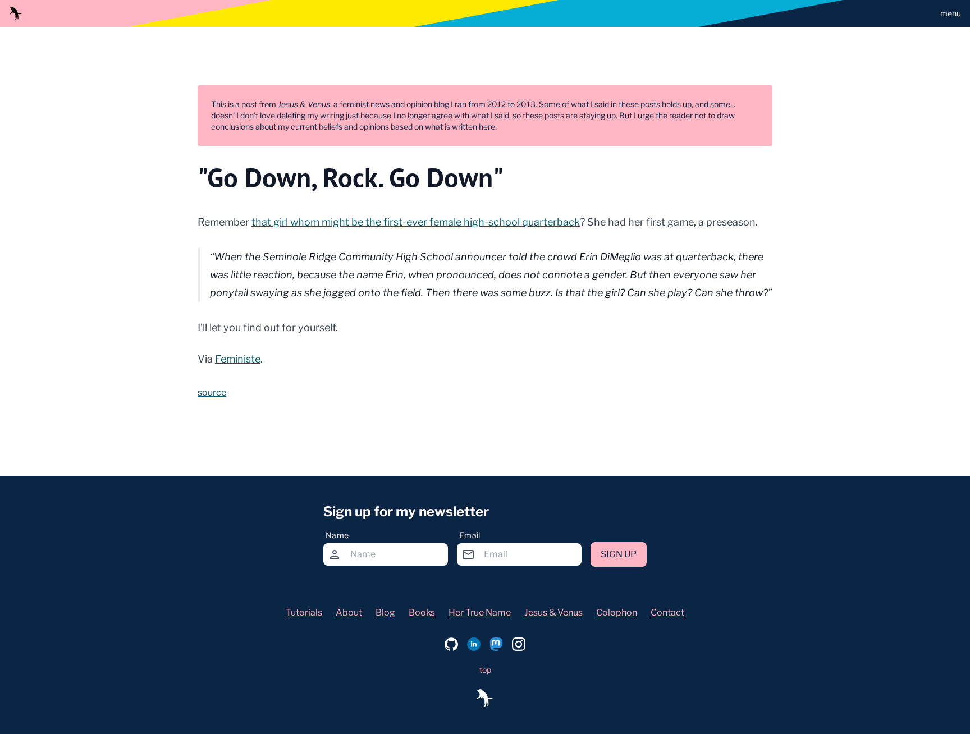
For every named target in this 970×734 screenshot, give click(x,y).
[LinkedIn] (474, 644)
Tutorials (304, 612)
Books (422, 612)
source (212, 392)
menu (950, 13)
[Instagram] (518, 644)
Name (337, 535)
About (349, 612)
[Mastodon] (496, 644)
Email (470, 535)
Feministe (237, 359)
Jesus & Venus (553, 612)
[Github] (451, 644)
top (485, 670)
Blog (385, 612)
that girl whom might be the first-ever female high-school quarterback (415, 222)
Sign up (619, 554)
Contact (667, 612)
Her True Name (480, 612)
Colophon (616, 612)
